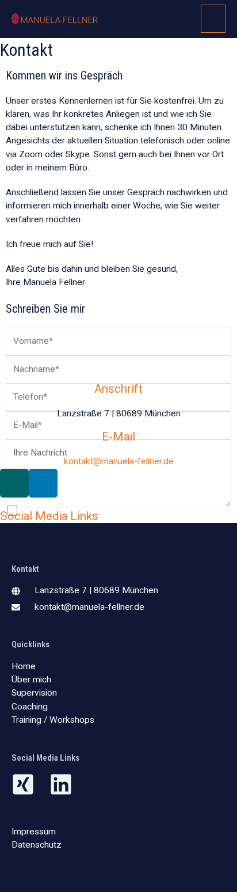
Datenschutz (37, 845)
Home (24, 666)
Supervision (34, 693)
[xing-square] (29, 784)
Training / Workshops (53, 720)
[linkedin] (64, 784)
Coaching (30, 706)
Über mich (31, 679)
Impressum (34, 831)
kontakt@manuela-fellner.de (119, 461)
